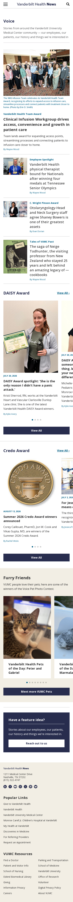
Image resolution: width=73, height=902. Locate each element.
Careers (7, 893)
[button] (5, 4)
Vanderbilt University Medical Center (23, 815)
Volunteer (43, 882)
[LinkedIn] (30, 786)
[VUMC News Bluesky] (35, 786)
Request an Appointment (17, 842)
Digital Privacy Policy (49, 887)
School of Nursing (13, 871)
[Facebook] (10, 786)
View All (36, 430)
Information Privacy (14, 887)
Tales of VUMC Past (42, 241)
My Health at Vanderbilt (16, 825)
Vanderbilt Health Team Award (22, 114)
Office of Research (48, 876)
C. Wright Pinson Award (44, 203)
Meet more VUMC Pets (36, 691)
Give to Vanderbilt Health (17, 803)
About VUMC (45, 893)
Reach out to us (36, 743)
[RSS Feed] (5, 786)
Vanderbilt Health (12, 809)
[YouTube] (15, 786)
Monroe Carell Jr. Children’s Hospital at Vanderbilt (30, 820)
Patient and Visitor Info (16, 865)
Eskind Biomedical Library (17, 876)
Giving (6, 882)
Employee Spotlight (42, 159)
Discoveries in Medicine (16, 831)
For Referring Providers (16, 837)
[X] (25, 786)
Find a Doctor (11, 860)
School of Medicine (48, 865)
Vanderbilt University (49, 871)
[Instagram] (20, 786)
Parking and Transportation (53, 860)
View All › (63, 293)
